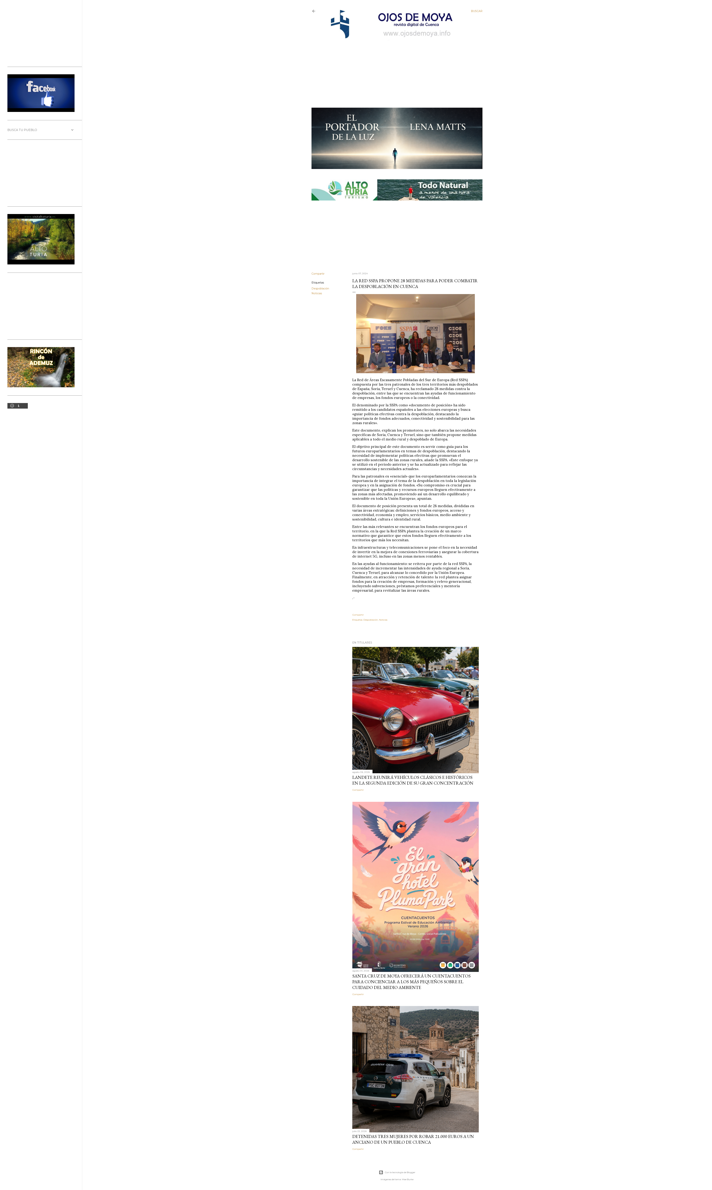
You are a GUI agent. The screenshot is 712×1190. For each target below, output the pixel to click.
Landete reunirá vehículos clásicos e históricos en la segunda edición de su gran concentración (412, 780)
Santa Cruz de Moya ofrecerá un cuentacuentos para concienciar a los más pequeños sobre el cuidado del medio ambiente (411, 981)
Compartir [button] (318, 273)
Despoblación (320, 288)
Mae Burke (407, 1179)
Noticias (317, 293)
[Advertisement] (394, 68)
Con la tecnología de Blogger (400, 1172)
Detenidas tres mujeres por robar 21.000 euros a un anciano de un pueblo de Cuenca (413, 1139)
